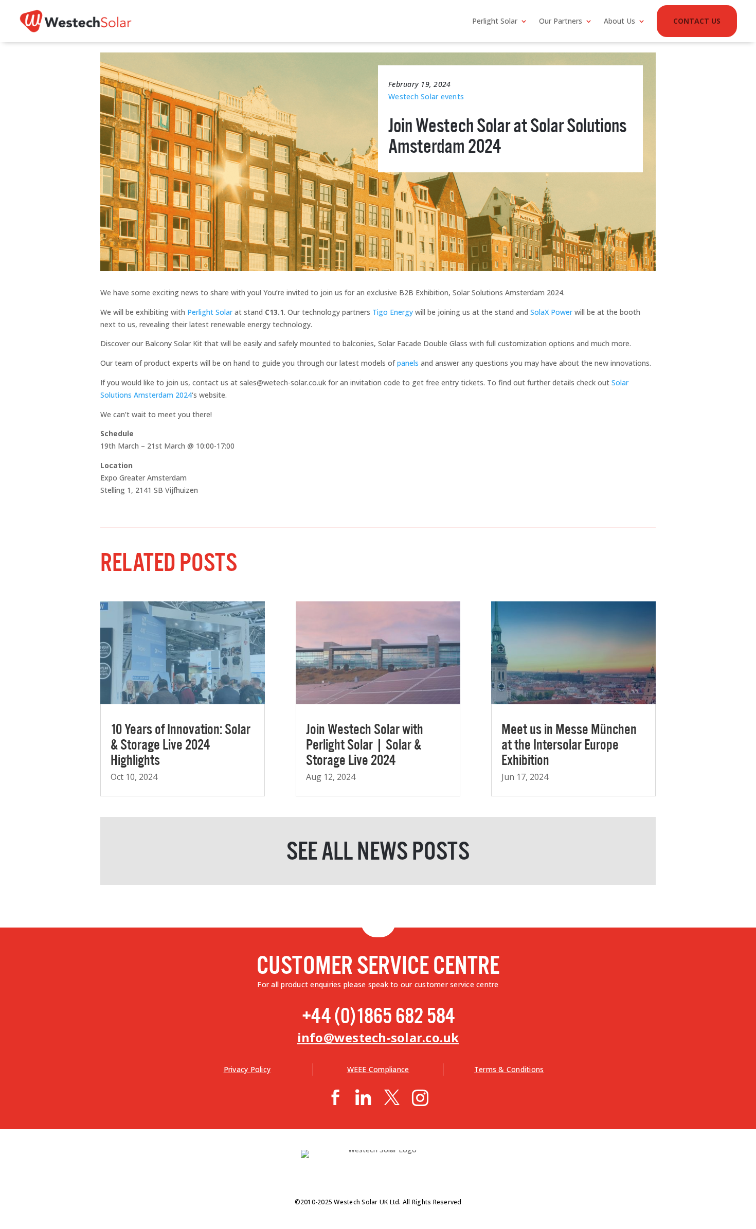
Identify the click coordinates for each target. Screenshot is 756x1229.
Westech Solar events (426, 96)
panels (408, 363)
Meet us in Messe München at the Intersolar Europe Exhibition (569, 743)
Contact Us (697, 21)
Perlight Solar (494, 21)
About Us (619, 21)
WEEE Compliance (378, 1069)
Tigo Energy (392, 312)
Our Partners (560, 21)
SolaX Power (551, 312)
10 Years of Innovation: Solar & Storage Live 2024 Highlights (180, 743)
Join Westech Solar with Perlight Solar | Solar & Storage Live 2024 (364, 743)
